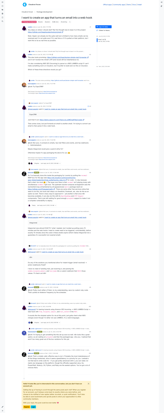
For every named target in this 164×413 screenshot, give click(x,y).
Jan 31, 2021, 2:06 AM (51, 287)
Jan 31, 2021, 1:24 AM (44, 249)
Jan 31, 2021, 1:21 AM (44, 214)
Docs (134, 5)
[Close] (88, 383)
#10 (90, 306)
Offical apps (107, 5)
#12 (90, 353)
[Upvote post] (86, 45)
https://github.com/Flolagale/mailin (40, 189)
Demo (129, 5)
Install (140, 5)
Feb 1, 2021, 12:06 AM (51, 353)
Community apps (119, 5)
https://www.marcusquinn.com (47, 93)
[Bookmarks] (2, 17)
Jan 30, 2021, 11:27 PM (48, 83)
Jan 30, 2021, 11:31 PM (44, 106)
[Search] (2, 21)
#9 (90, 287)
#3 (90, 83)
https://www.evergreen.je (50, 91)
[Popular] (2, 13)
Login (33, 407)
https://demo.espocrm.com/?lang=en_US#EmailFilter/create (61, 120)
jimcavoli (31, 172)
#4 (90, 106)
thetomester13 (32, 331)
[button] (2, 406)
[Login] (161, 2)
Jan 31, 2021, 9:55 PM (54, 331)
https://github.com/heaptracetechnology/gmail (44, 32)
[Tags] (2, 9)
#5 (90, 140)
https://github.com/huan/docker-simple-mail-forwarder (67, 57)
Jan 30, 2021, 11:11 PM (44, 27)
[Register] (161, 6)
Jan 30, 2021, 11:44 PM (48, 140)
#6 (90, 172)
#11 (90, 331)
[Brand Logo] (24, 4)
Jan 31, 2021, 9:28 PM (44, 306)
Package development (30, 22)
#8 (90, 249)
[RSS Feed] (69, 22)
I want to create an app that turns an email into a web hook (65, 109)
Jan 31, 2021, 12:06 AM (52, 172)
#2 (90, 54)
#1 (90, 27)
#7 (90, 214)
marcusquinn (32, 83)
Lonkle (30, 27)
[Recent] (2, 6)
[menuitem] (161, 2)
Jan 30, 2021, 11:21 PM (44, 54)
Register (26, 407)
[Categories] (2, 2)
